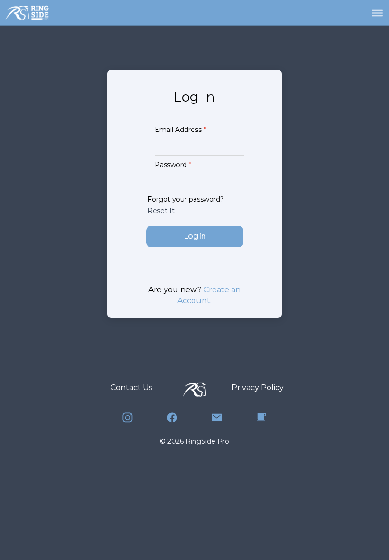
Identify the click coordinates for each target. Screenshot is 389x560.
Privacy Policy (258, 387)
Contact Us (131, 387)
